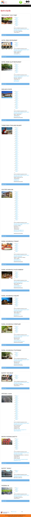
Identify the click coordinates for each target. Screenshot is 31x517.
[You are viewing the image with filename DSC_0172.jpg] (22, 142)
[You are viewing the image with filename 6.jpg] (22, 103)
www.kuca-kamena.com (17, 286)
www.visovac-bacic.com (17, 260)
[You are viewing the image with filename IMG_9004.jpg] (22, 168)
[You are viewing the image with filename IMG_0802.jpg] (22, 166)
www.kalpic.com (16, 315)
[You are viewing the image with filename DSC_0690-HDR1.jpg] (22, 215)
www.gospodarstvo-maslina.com (19, 231)
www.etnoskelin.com (17, 116)
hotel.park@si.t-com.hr (17, 54)
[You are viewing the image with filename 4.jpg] (22, 25)
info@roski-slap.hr (16, 80)
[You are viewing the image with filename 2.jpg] (22, 20)
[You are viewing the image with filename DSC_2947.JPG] (22, 144)
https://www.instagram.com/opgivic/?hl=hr (20, 429)
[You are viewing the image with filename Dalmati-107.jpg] (22, 151)
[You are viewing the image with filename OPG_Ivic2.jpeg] (22, 403)
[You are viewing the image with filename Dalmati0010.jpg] (22, 162)
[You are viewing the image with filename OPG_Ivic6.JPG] (22, 412)
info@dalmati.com (16, 179)
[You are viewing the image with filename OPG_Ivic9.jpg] (22, 419)
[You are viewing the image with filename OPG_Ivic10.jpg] (22, 399)
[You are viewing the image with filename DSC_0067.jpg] (22, 133)
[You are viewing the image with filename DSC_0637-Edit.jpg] (22, 195)
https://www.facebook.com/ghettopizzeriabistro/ (21, 459)
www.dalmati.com (16, 180)
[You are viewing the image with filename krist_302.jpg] (22, 331)
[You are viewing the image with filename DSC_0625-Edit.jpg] (22, 192)
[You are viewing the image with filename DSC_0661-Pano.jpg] (22, 203)
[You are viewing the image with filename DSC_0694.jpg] (22, 217)
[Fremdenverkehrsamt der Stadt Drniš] (4, 2)
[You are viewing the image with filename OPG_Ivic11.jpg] (22, 401)
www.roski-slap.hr (16, 81)
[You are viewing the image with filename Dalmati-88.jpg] (22, 157)
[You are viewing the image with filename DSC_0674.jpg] (22, 206)
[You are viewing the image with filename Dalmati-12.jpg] (22, 153)
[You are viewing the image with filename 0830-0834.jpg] (22, 128)
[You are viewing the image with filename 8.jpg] (22, 108)
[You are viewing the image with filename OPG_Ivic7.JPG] (22, 414)
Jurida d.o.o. (21, 516)
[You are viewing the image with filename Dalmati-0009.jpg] (22, 146)
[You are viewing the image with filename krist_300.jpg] (22, 329)
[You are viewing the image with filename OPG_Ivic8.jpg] (22, 416)
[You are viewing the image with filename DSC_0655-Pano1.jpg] (22, 201)
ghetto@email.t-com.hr (17, 460)
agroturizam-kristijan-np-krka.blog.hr (19, 341)
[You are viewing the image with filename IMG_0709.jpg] (22, 164)
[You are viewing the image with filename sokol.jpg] (22, 471)
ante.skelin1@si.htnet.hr (17, 340)
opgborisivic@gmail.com (17, 430)
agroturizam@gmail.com (17, 314)
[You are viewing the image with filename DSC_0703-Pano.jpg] (22, 219)
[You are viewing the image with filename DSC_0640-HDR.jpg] (22, 197)
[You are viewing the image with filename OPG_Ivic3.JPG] (22, 405)
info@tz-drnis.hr (23, 515)
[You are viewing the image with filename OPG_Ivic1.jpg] (22, 396)
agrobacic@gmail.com (17, 259)
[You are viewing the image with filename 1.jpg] (22, 18)
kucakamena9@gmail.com (18, 285)
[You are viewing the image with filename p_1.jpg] (22, 353)
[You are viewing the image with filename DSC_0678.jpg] (22, 208)
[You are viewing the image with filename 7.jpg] (22, 105)
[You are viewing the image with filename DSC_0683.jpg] (22, 212)
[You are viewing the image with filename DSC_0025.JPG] (22, 130)
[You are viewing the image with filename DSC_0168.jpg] (22, 139)
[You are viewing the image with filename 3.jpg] (22, 22)
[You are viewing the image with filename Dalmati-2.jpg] (22, 155)
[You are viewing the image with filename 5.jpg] (22, 101)
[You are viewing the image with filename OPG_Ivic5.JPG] (22, 410)
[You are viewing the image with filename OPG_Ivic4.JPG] (22, 408)
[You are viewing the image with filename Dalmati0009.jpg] (22, 159)
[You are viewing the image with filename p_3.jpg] (22, 355)
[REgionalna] (5, 512)
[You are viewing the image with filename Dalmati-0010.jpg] (22, 148)
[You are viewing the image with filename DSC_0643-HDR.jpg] (22, 199)
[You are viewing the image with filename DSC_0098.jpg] (22, 137)
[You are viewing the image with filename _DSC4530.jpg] (22, 171)
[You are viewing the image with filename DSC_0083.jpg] (22, 135)
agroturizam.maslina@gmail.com (19, 230)
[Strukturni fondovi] (15, 511)
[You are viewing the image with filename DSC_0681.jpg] (22, 210)
